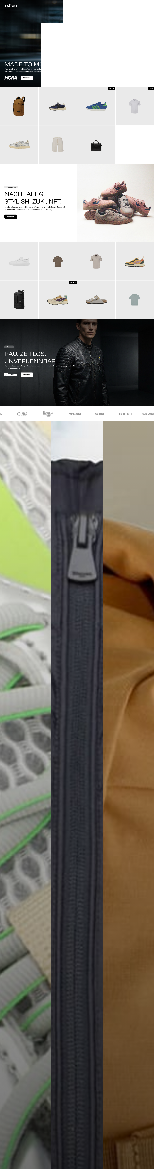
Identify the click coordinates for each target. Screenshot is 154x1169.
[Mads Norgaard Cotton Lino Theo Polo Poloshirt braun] (58, 261)
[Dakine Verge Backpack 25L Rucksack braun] (19, 106)
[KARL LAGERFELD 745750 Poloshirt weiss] (135, 106)
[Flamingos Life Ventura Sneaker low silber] (19, 144)
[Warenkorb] (145, 5)
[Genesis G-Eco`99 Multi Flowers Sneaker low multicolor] (58, 300)
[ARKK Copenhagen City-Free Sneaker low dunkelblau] (58, 106)
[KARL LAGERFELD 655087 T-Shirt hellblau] (135, 300)
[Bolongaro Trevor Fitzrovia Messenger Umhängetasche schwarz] (96, 144)
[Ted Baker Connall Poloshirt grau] (96, 261)
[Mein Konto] (142, 6)
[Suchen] (138, 6)
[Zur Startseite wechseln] (10, 5)
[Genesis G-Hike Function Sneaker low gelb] (135, 261)
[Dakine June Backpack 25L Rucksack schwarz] (19, 300)
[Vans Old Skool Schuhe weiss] (19, 261)
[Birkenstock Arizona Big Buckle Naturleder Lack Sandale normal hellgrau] (96, 300)
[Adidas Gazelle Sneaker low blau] (96, 106)
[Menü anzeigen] (148, 6)
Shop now (26, 78)
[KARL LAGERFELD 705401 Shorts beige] (58, 144)
